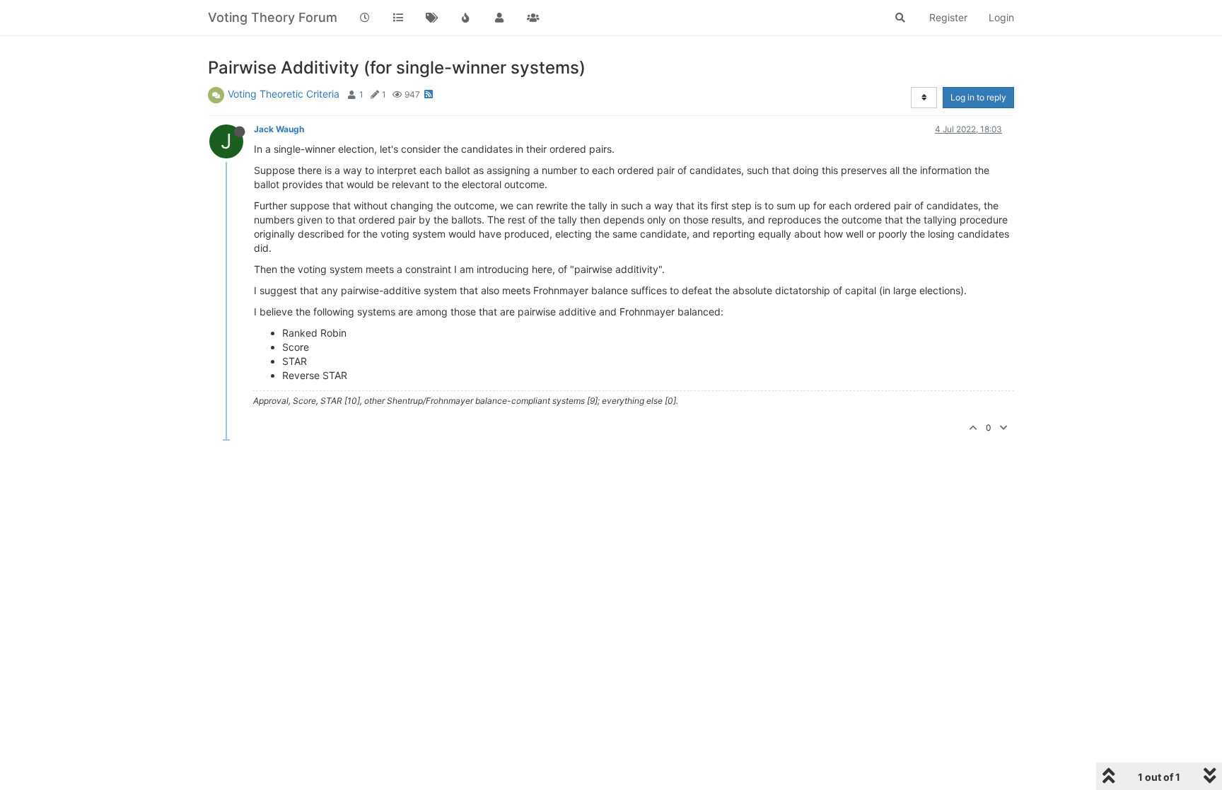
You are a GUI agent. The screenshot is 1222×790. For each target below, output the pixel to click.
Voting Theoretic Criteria (283, 94)
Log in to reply (978, 97)
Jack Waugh (279, 129)
